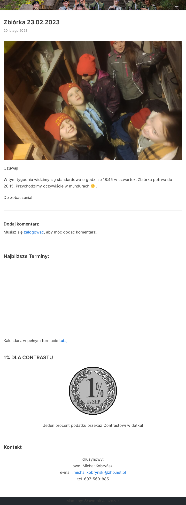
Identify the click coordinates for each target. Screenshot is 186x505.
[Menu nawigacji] (176, 5)
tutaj (63, 340)
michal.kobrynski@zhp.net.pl (100, 472)
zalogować (34, 232)
